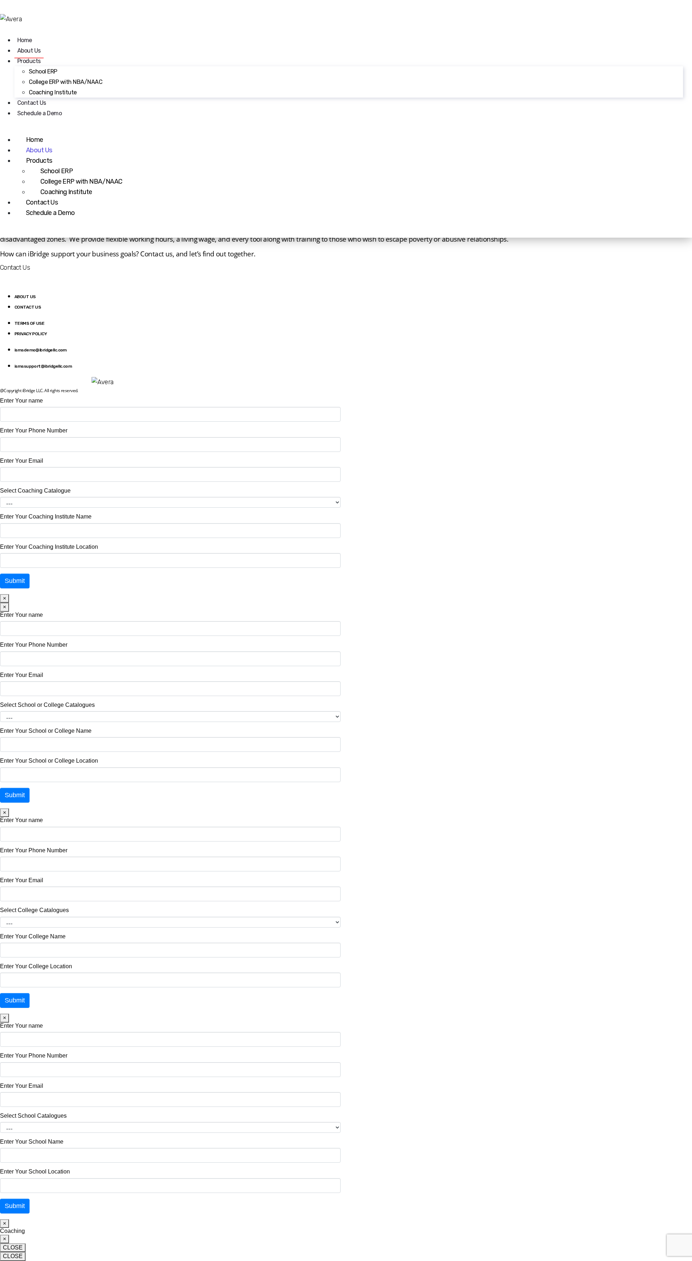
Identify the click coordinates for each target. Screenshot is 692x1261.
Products (29, 61)
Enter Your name (21, 401)
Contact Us (31, 102)
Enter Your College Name (33, 936)
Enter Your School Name (31, 1142)
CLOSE (13, 1247)
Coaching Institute (53, 92)
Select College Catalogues (34, 910)
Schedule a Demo (39, 113)
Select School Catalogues (33, 1116)
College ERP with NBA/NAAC (65, 81)
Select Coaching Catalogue (35, 491)
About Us (29, 50)
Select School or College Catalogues (47, 705)
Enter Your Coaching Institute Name (46, 516)
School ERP (43, 71)
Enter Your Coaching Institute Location (49, 547)
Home (24, 40)
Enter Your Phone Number (33, 430)
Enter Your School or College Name (46, 731)
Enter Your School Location (35, 1171)
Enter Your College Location (36, 966)
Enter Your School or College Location (49, 761)
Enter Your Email (21, 461)
